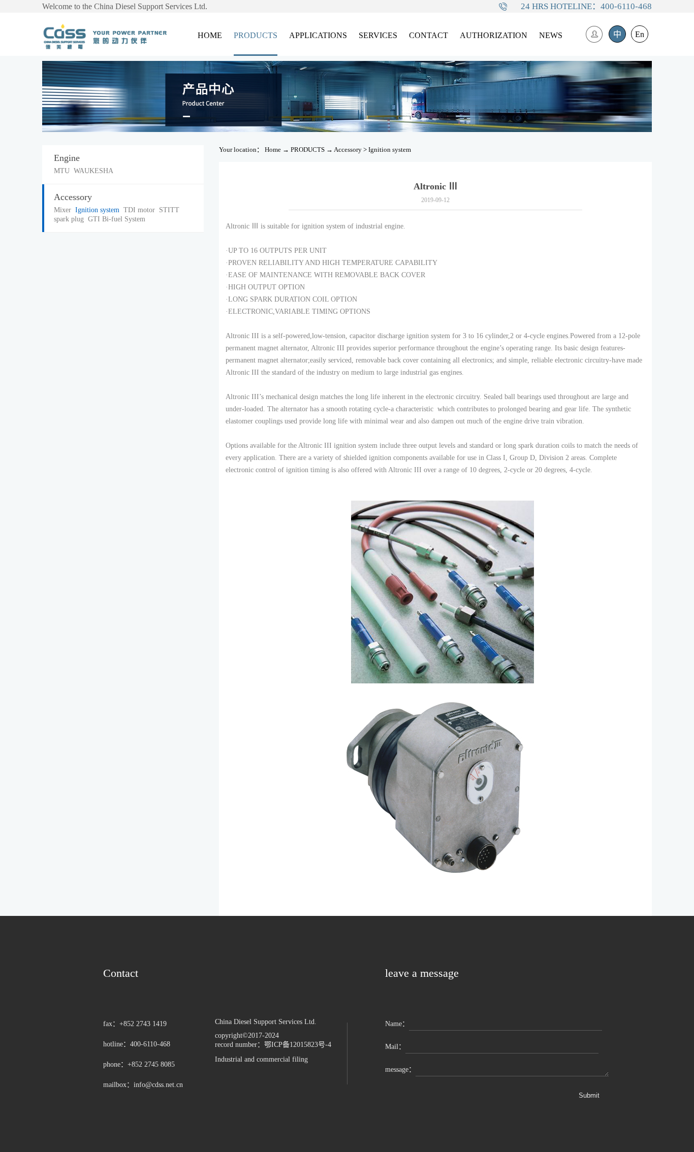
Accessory (348, 149)
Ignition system (389, 149)
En (639, 34)
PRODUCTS (308, 149)
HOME (210, 35)
